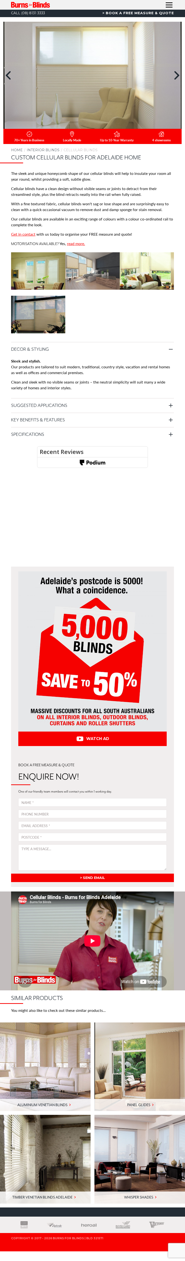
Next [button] (177, 75)
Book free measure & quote (140, 13)
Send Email (94, 878)
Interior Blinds (43, 150)
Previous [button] (8, 75)
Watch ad (97, 738)
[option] (92, 75)
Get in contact (23, 234)
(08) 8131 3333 (28, 13)
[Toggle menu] (169, 4)
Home (17, 150)
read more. (76, 243)
